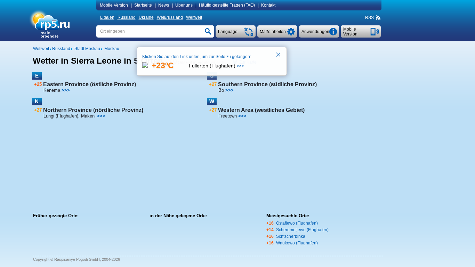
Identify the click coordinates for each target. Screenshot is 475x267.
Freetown (227, 116)
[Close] (278, 55)
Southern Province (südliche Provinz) (267, 84)
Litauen (107, 17)
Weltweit (194, 17)
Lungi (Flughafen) (60, 116)
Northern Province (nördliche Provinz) (93, 110)
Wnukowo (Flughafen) (297, 243)
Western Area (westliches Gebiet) (261, 110)
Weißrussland (170, 17)
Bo (221, 90)
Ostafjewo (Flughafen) (297, 223)
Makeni (88, 116)
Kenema (51, 90)
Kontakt (268, 5)
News (163, 5)
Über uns (184, 5)
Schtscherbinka (290, 236)
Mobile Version (114, 5)
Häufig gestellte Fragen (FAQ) (227, 5)
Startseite (143, 5)
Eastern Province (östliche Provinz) (89, 84)
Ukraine (146, 17)
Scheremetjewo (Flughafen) (302, 229)
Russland (127, 17)
